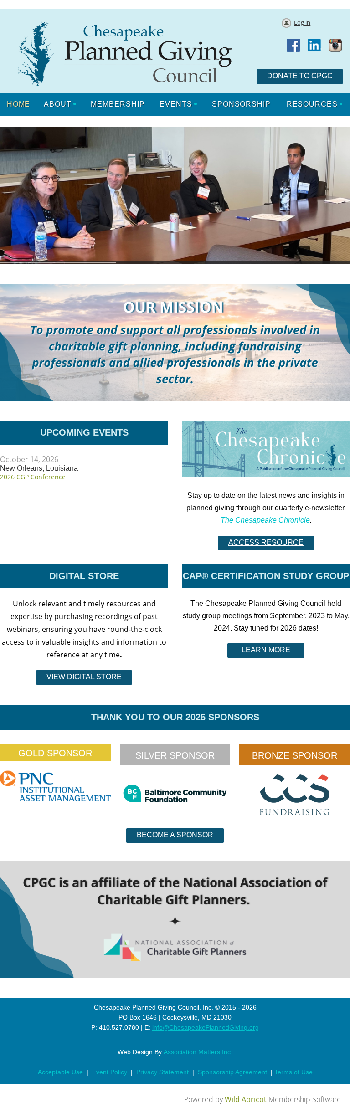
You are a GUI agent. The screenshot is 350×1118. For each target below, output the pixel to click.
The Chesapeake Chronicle (265, 520)
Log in (302, 22)
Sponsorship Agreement (232, 1072)
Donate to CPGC (300, 76)
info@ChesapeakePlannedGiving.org (205, 1027)
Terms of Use (293, 1072)
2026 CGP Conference (33, 476)
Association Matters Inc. (198, 1052)
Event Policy (109, 1072)
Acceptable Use (60, 1072)
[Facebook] (294, 46)
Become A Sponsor (175, 835)
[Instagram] (336, 46)
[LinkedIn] (315, 46)
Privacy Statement (162, 1072)
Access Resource (266, 542)
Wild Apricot (246, 1099)
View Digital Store (84, 677)
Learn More (266, 650)
